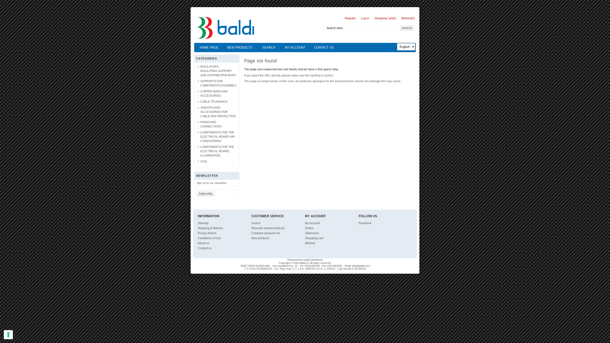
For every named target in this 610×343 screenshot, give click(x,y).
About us (203, 243)
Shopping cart (314, 238)
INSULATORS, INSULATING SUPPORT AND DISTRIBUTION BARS (218, 71)
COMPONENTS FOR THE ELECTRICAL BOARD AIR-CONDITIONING (217, 137)
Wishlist (310, 243)
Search (268, 47)
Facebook (365, 223)
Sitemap (203, 223)
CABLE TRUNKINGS (214, 101)
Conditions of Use (209, 238)
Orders (309, 228)
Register (350, 18)
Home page (209, 47)
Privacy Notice (207, 233)
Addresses (312, 233)
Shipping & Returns (210, 228)
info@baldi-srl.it (361, 265)
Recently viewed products (268, 228)
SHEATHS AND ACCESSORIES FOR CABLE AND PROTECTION (218, 112)
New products (239, 47)
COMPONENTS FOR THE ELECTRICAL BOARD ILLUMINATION (217, 151)
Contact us (324, 47)
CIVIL (204, 161)
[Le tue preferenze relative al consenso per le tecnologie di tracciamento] (8, 334)
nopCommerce (313, 260)
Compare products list (265, 233)
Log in (365, 18)
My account (295, 47)
